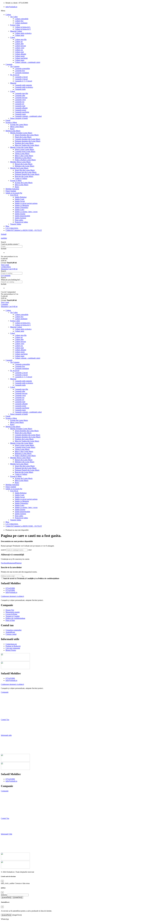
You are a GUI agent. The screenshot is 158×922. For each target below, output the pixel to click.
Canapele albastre (21, 108)
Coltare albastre (20, 54)
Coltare (8, 15)
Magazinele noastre (8, 799)
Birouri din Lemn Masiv (24, 164)
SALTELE (14, 195)
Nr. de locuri (14, 75)
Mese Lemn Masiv (17, 127)
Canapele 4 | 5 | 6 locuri (23, 81)
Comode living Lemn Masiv (25, 151)
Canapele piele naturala (23, 85)
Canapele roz (19, 102)
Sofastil (3, 234)
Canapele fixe (20, 71)
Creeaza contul (6, 731)
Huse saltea (19, 220)
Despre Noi (5, 696)
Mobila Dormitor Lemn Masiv (21, 133)
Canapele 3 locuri (21, 79)
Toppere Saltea (15, 224)
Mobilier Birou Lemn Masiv (20, 162)
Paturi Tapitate (11, 191)
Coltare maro (19, 60)
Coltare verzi (19, 48)
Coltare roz (19, 50)
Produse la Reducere (8, 743)
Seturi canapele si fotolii (19, 118)
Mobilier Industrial (12, 189)
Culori (12, 37)
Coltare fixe (19, 21)
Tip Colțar (14, 17)
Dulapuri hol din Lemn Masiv (26, 172)
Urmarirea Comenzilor (10, 822)
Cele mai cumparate (8, 747)
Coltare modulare (21, 23)
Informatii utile (6, 735)
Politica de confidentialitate (11, 810)
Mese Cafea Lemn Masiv (24, 156)
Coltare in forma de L (23, 27)
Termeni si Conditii (8, 708)
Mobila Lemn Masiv (13, 131)
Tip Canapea (14, 66)
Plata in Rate (5, 716)
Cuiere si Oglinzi (21, 178)
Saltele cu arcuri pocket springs (26, 203)
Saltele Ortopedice (21, 207)
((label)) (4, 895)
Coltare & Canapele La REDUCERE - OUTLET (24, 230)
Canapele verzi (20, 100)
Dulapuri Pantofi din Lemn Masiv (27, 174)
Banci (12, 129)
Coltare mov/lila (20, 39)
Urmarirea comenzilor (9, 723)
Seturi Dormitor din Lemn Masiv (27, 135)
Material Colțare (16, 31)
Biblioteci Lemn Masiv (23, 158)
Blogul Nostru (6, 751)
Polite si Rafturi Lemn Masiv (25, 160)
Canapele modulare (22, 73)
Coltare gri (19, 42)
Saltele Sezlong (20, 218)
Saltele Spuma (20, 214)
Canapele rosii (20, 106)
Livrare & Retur (7, 704)
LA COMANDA (12, 228)
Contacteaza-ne (6, 739)
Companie (4, 692)
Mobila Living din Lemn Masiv (21, 147)
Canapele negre (20, 110)
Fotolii (8, 120)
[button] (79, 242)
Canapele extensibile (22, 68)
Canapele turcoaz (21, 98)
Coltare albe (19, 44)
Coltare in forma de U (23, 29)
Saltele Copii (19, 199)
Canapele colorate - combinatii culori (28, 116)
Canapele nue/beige (22, 112)
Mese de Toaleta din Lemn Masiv (27, 145)
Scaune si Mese (11, 122)
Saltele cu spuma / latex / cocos (26, 212)
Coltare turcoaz (20, 46)
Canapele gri (19, 104)
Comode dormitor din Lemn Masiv (27, 139)
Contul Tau (5, 720)
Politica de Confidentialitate (11, 712)
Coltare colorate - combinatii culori (27, 62)
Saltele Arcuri (20, 201)
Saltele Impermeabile (22, 216)
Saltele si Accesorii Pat (14, 193)
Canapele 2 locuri (21, 77)
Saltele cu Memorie (22, 205)
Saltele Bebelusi (20, 197)
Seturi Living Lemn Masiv (24, 149)
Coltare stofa (19, 35)
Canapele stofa (20, 89)
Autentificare (6, 727)
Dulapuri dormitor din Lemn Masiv (27, 141)
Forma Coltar (15, 25)
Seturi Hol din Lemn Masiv (25, 170)
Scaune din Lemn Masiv (19, 124)
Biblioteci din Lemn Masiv (24, 166)
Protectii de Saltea (21, 222)
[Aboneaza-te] (23, 576)
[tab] (79, 692)
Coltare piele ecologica (23, 33)
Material (13, 83)
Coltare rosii (19, 52)
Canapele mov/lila (21, 93)
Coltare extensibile (21, 19)
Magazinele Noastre (8, 700)
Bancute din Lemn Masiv (24, 176)
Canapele (9, 64)
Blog (7, 226)
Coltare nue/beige (21, 58)
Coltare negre (20, 56)
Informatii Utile (6, 834)
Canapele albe (20, 95)
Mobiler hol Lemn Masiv (19, 168)
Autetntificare (6, 826)
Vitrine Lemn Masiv (22, 154)
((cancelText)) (6, 897)
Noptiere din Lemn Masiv (24, 143)
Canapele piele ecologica (24, 87)
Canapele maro (20, 114)
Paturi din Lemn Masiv (23, 137)
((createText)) (17, 897)
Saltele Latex (19, 210)
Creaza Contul (6, 830)
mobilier (4, 238)
